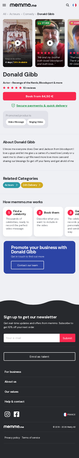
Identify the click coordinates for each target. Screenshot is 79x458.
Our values (11, 392)
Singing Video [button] (36, 121)
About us (10, 382)
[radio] (38, 52)
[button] (50, 57)
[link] (74, 5)
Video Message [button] (16, 121)
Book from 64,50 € (39, 96)
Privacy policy (12, 437)
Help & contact (14, 401)
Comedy (28, 14)
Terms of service (31, 437)
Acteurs (14, 14)
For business (13, 372)
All (4, 14)
